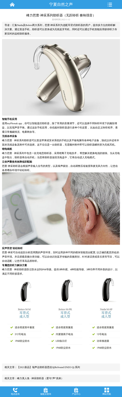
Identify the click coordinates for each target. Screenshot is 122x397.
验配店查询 (45, 394)
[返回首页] (12, 4)
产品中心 (76, 394)
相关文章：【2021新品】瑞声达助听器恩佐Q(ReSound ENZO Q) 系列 (42, 367)
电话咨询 (15, 394)
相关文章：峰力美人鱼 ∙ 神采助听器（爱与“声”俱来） (34, 378)
